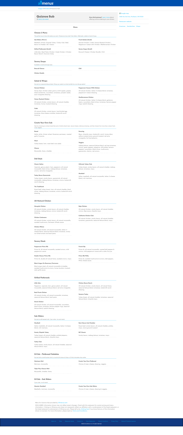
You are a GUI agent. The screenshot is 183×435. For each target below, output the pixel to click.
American (122, 26)
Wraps (138, 26)
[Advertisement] (134, 41)
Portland (47, 8)
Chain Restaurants (90, 421)
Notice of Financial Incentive (128, 421)
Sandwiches (131, 26)
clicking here (85, 409)
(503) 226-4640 (43, 19)
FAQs (60, 421)
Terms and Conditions (80, 411)
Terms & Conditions (103, 421)
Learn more (106, 17)
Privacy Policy (114, 421)
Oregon (40, 8)
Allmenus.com (62, 402)
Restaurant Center (69, 421)
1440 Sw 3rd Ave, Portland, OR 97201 (131, 16)
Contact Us (80, 421)
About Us (53, 421)
